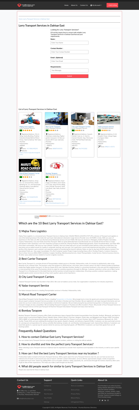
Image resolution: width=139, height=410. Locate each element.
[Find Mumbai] (26, 6)
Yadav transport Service (106, 126)
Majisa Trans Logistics (27, 126)
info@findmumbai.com (26, 398)
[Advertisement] (69, 93)
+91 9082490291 (32, 148)
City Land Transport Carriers (81, 126)
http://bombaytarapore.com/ (55, 203)
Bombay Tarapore (51, 173)
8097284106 (57, 199)
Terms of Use (75, 390)
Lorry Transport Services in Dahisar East (36, 19)
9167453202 (83, 148)
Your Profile (48, 398)
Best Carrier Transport (53, 126)
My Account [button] (96, 5)
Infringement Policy (77, 402)
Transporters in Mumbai (64, 299)
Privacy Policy (75, 394)
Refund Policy (75, 398)
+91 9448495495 (32, 197)
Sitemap (46, 402)
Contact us (47, 386)
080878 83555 (57, 148)
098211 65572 (110, 146)
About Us (74, 5)
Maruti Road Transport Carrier (30, 173)
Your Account (48, 394)
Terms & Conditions (77, 386)
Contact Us (84, 5)
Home (66, 5)
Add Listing (112, 5)
